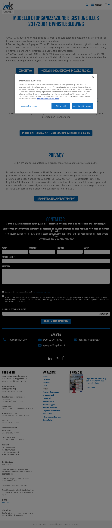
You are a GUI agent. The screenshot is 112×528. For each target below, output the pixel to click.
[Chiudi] (93, 77)
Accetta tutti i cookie (82, 106)
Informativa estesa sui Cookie (48, 99)
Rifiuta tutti (61, 106)
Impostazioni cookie (29, 106)
